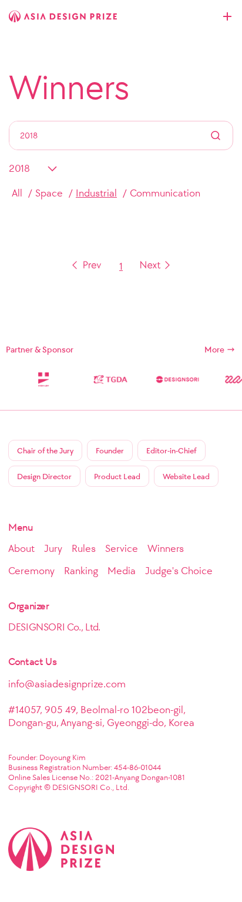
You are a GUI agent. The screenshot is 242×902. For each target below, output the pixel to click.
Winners (69, 87)
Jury (53, 548)
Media (121, 570)
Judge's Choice (179, 570)
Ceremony (31, 570)
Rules (84, 548)
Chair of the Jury (45, 451)
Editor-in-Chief (171, 451)
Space (49, 192)
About (21, 548)
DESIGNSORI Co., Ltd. (54, 626)
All (17, 192)
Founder (110, 451)
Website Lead (186, 476)
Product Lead (117, 476)
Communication (165, 192)
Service (121, 548)
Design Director (44, 476)
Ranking (81, 570)
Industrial (96, 192)
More (214, 349)
